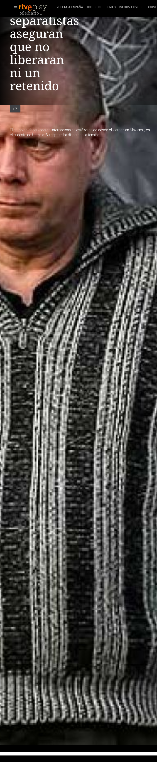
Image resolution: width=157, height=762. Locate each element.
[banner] (37, 7)
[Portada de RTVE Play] (33, 7)
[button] (14, 7)
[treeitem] (69, 7)
